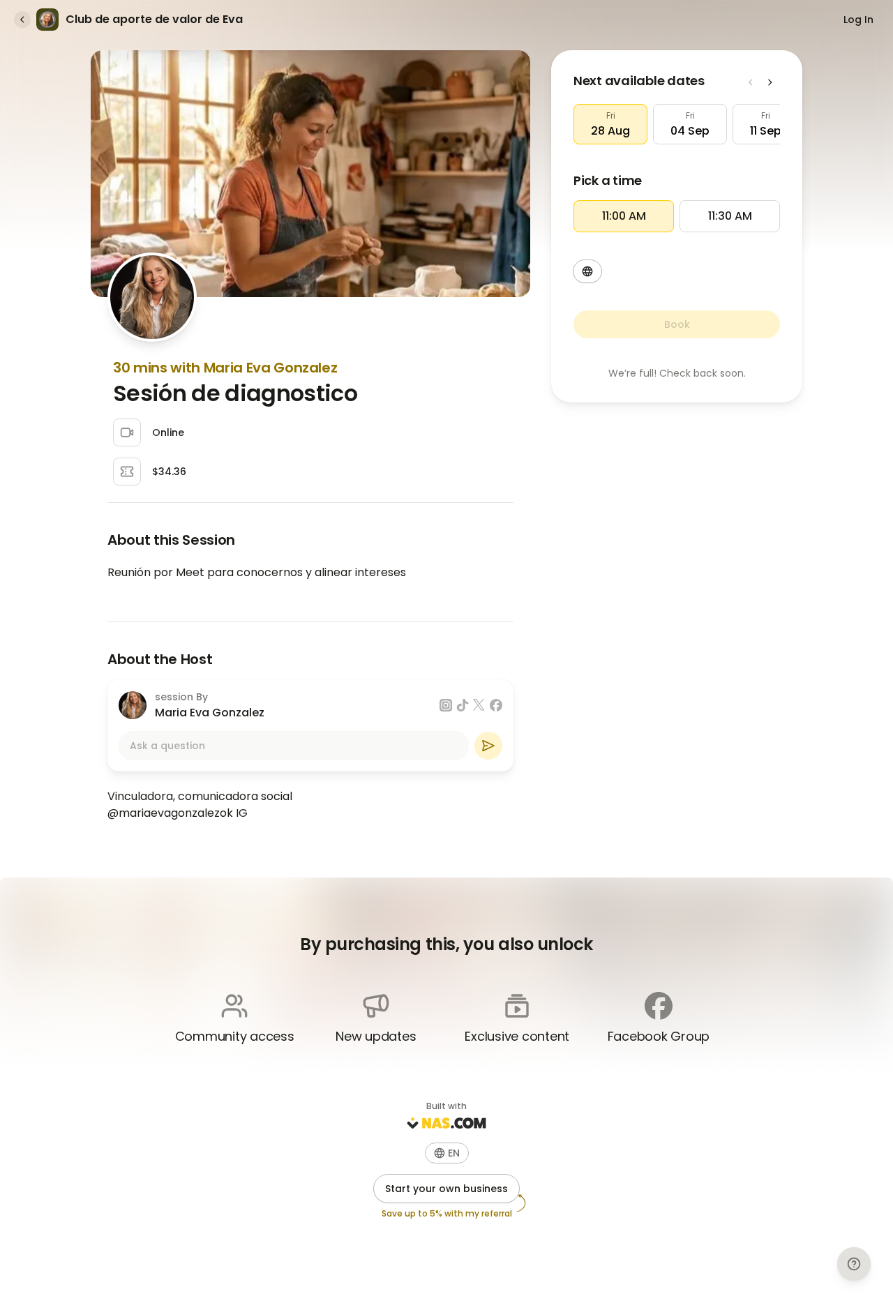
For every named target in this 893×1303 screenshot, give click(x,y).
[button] (610, 124)
